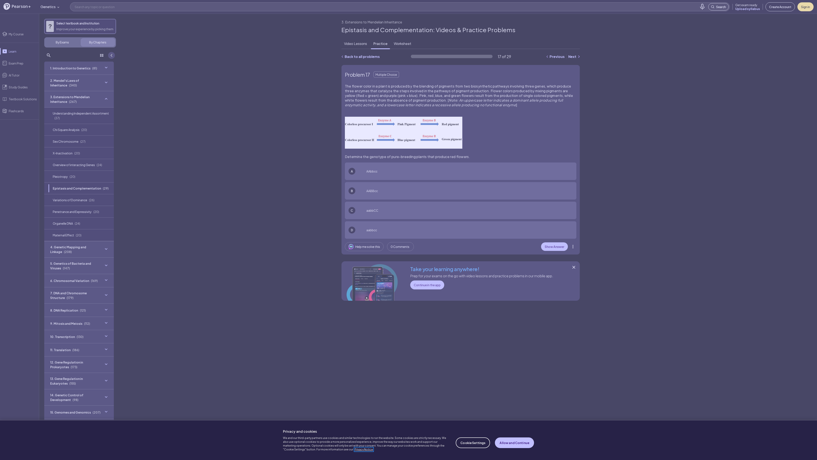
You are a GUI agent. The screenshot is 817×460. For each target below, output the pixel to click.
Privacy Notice (364, 449)
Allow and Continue (514, 443)
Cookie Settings (472, 443)
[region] (408, 440)
